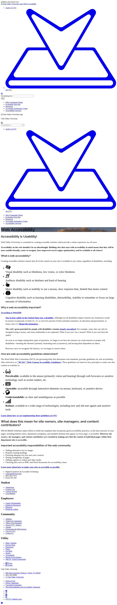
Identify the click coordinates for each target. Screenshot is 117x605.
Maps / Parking (10, 543)
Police (7, 549)
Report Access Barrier (13, 557)
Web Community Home (14, 102)
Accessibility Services (13, 111)
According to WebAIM (11, 313)
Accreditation (10, 493)
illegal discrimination (28, 324)
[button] (58, 2)
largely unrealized (68, 329)
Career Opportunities (13, 503)
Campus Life (10, 489)
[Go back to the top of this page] (2, 603)
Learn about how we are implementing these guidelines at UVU (29, 415)
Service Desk (10, 545)
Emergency (9, 547)
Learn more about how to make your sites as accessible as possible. (30, 467)
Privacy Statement (12, 583)
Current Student (11, 491)
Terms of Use (10, 581)
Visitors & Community (13, 521)
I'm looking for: (6, 96)
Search (7, 553)
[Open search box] (2, 94)
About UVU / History (13, 525)
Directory (8, 507)
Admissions (9, 487)
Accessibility (10, 555)
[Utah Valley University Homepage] (12, 4)
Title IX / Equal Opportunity (15, 559)
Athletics (8, 519)
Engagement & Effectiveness (15, 529)
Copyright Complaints (13, 585)
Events (10, 565)
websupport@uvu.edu (13, 474)
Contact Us (9, 533)
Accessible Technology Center (16, 108)
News (10, 563)
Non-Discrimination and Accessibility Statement (22, 587)
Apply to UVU (10, 8)
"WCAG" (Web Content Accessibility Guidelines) (39, 362)
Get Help (8, 551)
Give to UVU (10, 531)
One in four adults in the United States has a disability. (29, 318)
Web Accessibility (29, 4)
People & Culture (11, 509)
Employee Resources (13, 505)
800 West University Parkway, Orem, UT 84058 (22, 573)
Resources (9, 106)
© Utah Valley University (14, 577)
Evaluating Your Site (12, 104)
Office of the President (13, 523)
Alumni (8, 527)
